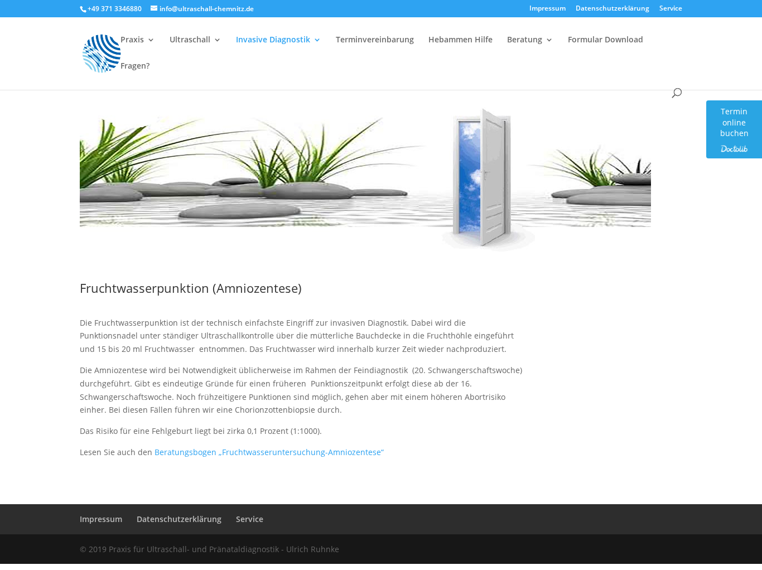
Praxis (132, 40)
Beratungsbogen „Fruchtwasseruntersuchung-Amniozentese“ (269, 452)
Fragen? (134, 66)
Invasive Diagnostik (273, 40)
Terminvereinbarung (375, 40)
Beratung (524, 40)
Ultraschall (190, 40)
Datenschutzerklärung (612, 9)
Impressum (547, 9)
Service (670, 9)
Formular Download (605, 40)
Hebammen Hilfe (460, 40)
